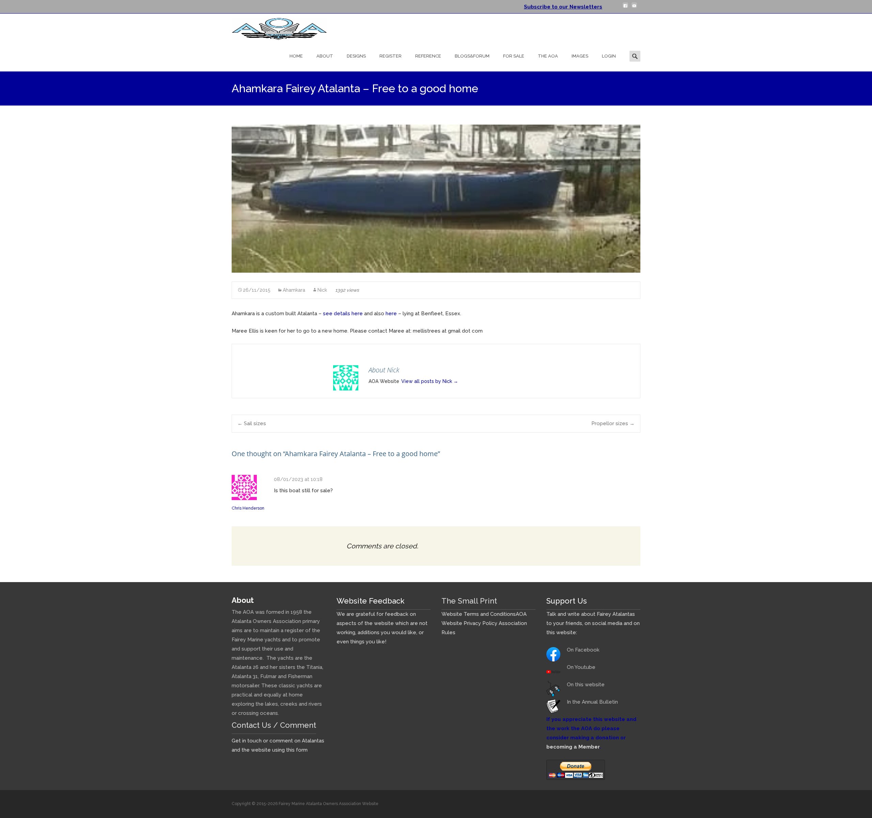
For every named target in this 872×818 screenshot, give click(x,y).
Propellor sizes (613, 423)
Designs (356, 56)
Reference (428, 56)
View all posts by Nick (429, 381)
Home (296, 56)
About (324, 56)
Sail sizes (251, 423)
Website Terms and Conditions (478, 614)
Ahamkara (294, 290)
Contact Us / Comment (274, 725)
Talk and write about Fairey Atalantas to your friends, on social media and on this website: (593, 623)
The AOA (548, 56)
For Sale (513, 56)
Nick (322, 290)
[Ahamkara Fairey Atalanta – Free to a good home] (436, 199)
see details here (343, 313)
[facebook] (625, 8)
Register (390, 56)
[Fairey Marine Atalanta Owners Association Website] (274, 27)
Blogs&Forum (472, 56)
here (391, 313)
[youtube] (634, 8)
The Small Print (469, 600)
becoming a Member (573, 747)
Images (580, 56)
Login (609, 56)
